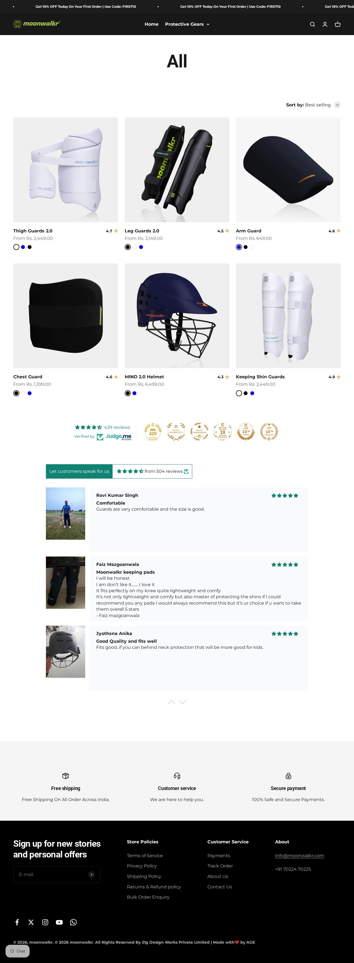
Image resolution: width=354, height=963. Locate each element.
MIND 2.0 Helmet (144, 376)
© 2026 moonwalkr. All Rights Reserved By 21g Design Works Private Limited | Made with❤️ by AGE (155, 942)
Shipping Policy (144, 876)
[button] (171, 703)
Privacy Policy (142, 865)
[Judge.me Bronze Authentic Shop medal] (176, 431)
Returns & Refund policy (154, 886)
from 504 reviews (164, 471)
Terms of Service (145, 855)
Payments (218, 855)
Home (151, 24)
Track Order (220, 865)
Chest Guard (27, 376)
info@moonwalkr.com (299, 855)
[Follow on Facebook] (17, 922)
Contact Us (219, 886)
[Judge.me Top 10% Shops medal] (246, 431)
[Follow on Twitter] (31, 922)
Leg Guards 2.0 (142, 230)
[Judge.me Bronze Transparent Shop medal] (199, 431)
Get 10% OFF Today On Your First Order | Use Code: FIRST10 (68, 6)
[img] (130, 471)
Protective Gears (184, 24)
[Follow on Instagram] (45, 922)
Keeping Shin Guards (260, 376)
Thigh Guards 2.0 (33, 230)
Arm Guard (248, 230)
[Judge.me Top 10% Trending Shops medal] (269, 431)
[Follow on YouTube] (59, 922)
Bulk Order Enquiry (148, 897)
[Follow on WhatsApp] (73, 922)
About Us (217, 876)
